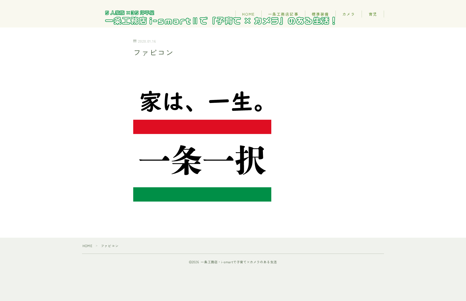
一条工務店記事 (283, 14)
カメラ (348, 14)
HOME (248, 14)
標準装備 (320, 14)
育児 (373, 14)
